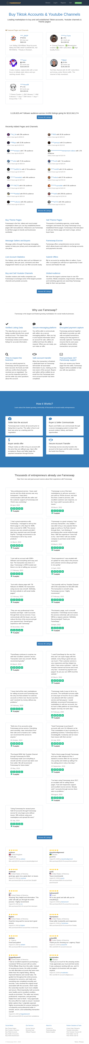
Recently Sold (30, 1030)
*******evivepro (15, 151)
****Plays (13, 142)
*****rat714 (54, 202)
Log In (55, 3)
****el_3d (13, 134)
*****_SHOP (24, 36)
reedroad (23, 878)
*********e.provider (56, 185)
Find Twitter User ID (72, 1034)
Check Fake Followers (73, 1028)
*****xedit (53, 194)
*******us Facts (66, 36)
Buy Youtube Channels (12, 1030)
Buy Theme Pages (13, 220)
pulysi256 (64, 944)
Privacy (81, 1042)
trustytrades (64, 972)
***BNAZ (64, 60)
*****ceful (13, 161)
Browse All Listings (44, 117)
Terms (76, 1042)
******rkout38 (24, 84)
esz (22, 904)
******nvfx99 (54, 169)
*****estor (23, 60)
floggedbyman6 (25, 1014)
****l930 (53, 134)
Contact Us (49, 1028)
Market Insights (50, 1032)
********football (15, 194)
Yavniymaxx (64, 923)
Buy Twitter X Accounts (12, 1034)
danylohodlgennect (67, 859)
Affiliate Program (31, 1032)
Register (63, 3)
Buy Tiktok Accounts (11, 1032)
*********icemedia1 (16, 177)
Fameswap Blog (51, 1030)
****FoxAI (53, 161)
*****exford (54, 177)
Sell (70, 3)
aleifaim (23, 944)
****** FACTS (14, 185)
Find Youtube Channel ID (74, 1032)
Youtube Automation (72, 1030)
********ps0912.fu (15, 169)
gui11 (62, 878)
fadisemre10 (65, 902)
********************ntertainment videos (63, 151)
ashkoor (23, 859)
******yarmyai (55, 142)
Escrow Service (30, 1028)
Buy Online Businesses (12, 1035)
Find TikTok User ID (72, 1035)
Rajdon (23, 925)
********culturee (15, 202)
